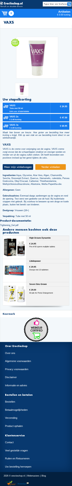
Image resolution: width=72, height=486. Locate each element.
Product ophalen (14, 426)
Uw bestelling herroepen (18, 466)
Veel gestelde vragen (16, 450)
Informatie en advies (16, 385)
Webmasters (33, 476)
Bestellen (10, 401)
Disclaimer (11, 377)
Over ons (10, 353)
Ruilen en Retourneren (17, 458)
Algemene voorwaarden (18, 361)
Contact (9, 442)
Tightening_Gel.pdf (9, 225)
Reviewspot (23, 483)
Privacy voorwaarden (16, 369)
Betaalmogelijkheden (16, 410)
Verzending (11, 418)
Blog (44, 476)
